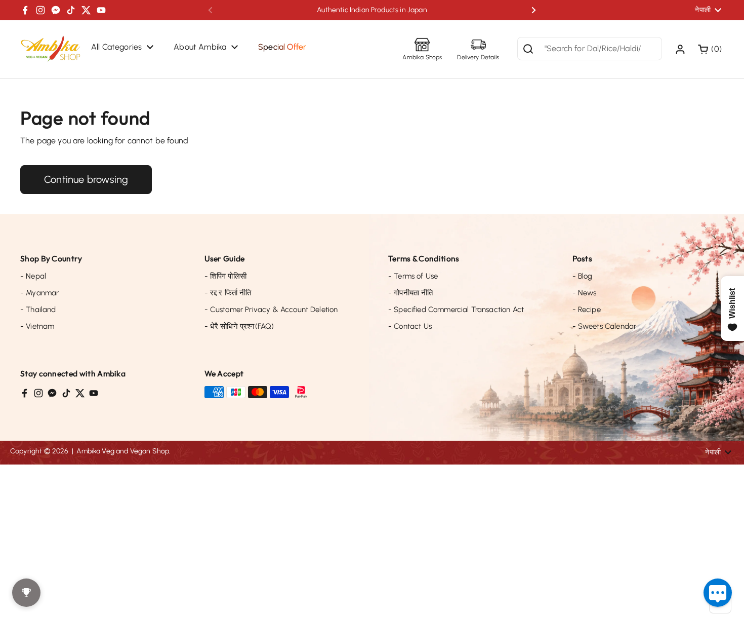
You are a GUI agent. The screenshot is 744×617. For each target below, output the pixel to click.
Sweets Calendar (604, 326)
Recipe (586, 309)
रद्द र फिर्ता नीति (228, 292)
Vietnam (37, 326)
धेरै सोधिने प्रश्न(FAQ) (239, 326)
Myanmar (39, 292)
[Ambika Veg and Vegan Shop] (50, 49)
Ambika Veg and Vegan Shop (122, 451)
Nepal (33, 276)
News (584, 292)
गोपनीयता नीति (410, 292)
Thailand (38, 309)
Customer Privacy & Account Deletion (271, 309)
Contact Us (410, 326)
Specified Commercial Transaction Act (456, 309)
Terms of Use (413, 276)
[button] (711, 49)
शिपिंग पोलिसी (225, 276)
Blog (582, 276)
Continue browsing (86, 179)
